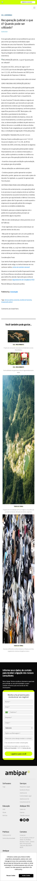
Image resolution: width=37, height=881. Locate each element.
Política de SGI (7, 835)
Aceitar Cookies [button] (26, 875)
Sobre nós (22, 809)
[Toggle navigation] (34, 7)
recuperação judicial (6, 302)
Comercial (22, 835)
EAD (4, 809)
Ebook (4, 812)
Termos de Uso (26, 748)
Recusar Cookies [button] (11, 875)
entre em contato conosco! (21, 267)
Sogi (4, 787)
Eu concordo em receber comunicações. (16, 743)
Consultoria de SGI (25, 802)
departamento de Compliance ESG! (23, 280)
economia (16, 300)
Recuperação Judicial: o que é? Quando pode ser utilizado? (17, 24)
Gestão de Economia (26, 300)
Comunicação (14, 292)
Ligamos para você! (18, 754)
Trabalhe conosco (25, 815)
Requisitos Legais (25, 787)
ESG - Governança (6, 15)
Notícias (5, 815)
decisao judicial (9, 300)
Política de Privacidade (10, 748)
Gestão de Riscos (25, 790)
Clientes (22, 812)
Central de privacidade (9, 838)
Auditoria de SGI (24, 799)
